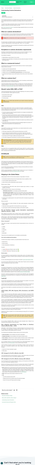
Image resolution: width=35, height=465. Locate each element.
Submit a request (25, 2)
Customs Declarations (16, 8)
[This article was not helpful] (17, 390)
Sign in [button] (31, 1)
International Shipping (8, 8)
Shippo (2, 8)
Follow (3, 12)
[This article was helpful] (14, 390)
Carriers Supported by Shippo (8, 27)
